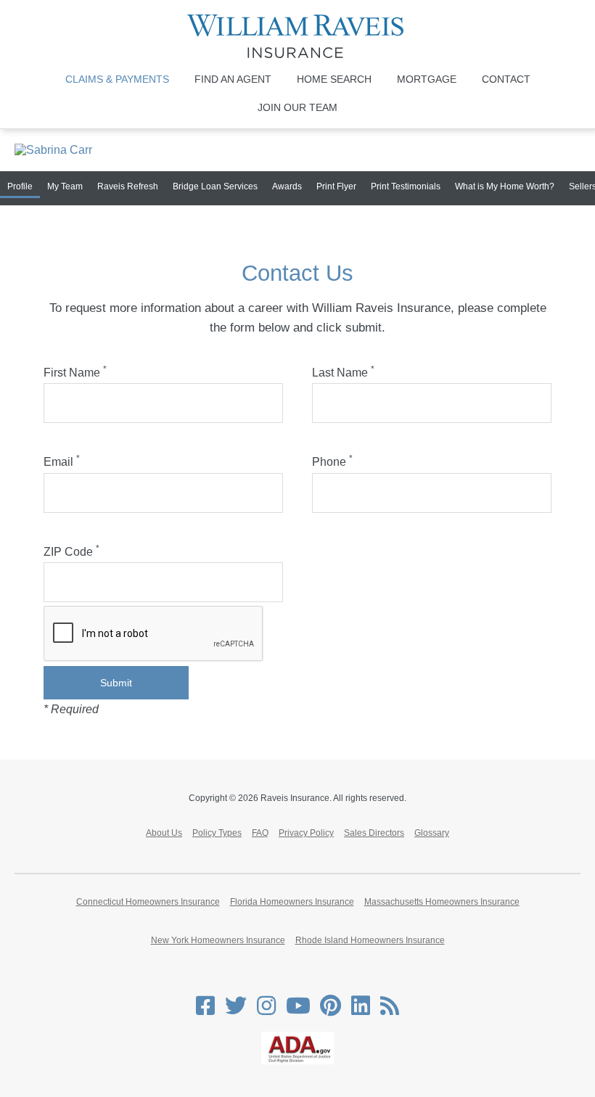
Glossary (431, 833)
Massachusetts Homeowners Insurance (442, 902)
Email (62, 462)
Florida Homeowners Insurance (292, 902)
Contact (506, 79)
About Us (164, 833)
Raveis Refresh (127, 186)
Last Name (343, 372)
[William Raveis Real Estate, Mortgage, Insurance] (297, 36)
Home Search (334, 79)
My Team (65, 186)
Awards (287, 186)
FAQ (260, 833)
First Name (75, 372)
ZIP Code (71, 552)
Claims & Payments (117, 79)
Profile (20, 186)
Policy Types (217, 833)
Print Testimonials (405, 186)
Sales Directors (374, 833)
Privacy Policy (306, 833)
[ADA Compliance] (297, 1061)
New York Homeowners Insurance (218, 940)
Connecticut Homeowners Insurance (148, 902)
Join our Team (297, 107)
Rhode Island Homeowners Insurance (370, 940)
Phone (332, 462)
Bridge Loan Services (215, 186)
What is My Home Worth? (504, 186)
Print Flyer (336, 186)
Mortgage (426, 79)
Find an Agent (232, 79)
